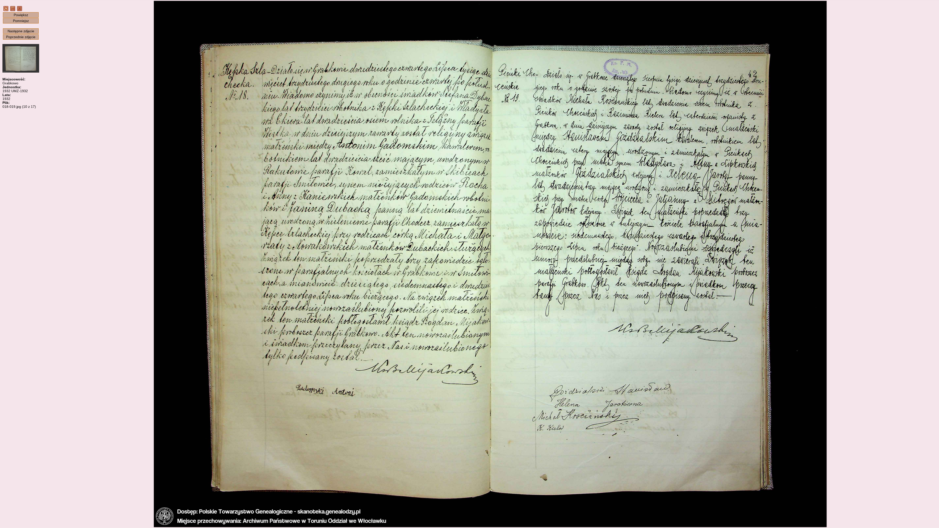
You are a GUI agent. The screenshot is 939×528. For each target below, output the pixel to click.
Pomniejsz (21, 21)
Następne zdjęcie (21, 31)
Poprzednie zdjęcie (20, 37)
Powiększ (21, 15)
